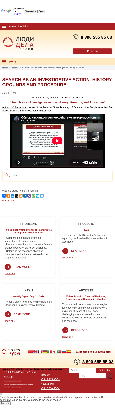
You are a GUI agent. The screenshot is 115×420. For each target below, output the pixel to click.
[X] (16, 196)
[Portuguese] (59, 351)
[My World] (12, 196)
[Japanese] (54, 351)
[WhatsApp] (33, 196)
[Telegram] (42, 196)
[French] (40, 351)
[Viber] (29, 196)
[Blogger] (21, 196)
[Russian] (64, 351)
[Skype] (37, 196)
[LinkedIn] (25, 196)
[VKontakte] (4, 196)
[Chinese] (30, 351)
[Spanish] (68, 351)
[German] (44, 351)
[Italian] (49, 351)
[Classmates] (8, 196)
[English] (35, 351)
